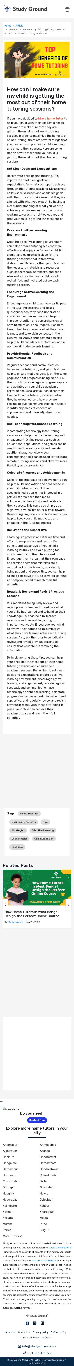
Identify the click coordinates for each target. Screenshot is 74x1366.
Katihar (8, 1212)
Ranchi (7, 1230)
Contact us (24, 1332)
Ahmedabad (48, 1144)
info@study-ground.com (39, 1346)
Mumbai (8, 1224)
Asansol (45, 1151)
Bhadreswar (48, 1157)
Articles (46, 1337)
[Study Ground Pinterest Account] (42, 1323)
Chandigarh (48, 1175)
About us (10, 1332)
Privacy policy (40, 1332)
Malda (44, 1218)
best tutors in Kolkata (44, 1260)
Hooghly (8, 1193)
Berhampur (10, 1169)
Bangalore (10, 1163)
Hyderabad (10, 1199)
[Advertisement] (37, 771)
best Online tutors (60, 1247)
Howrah (45, 1193)
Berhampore (48, 1163)
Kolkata (8, 1218)
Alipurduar (10, 1151)
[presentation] (5, 904)
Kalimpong (10, 1205)
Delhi (43, 1181)
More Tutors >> (12, 1236)
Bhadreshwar (49, 1169)
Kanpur (44, 1205)
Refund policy (58, 1332)
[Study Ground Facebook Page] (27, 1323)
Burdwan (9, 1175)
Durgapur (9, 1187)
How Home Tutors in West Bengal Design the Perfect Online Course (31, 914)
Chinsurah (10, 1181)
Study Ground (15, 922)
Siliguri (44, 1230)
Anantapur (10, 1144)
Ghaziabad (47, 1187)
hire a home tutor (50, 118)
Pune (43, 1224)
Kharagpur (47, 1212)
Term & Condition (30, 1337)
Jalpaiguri (46, 1199)
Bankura (8, 1157)
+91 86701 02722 (39, 1353)
